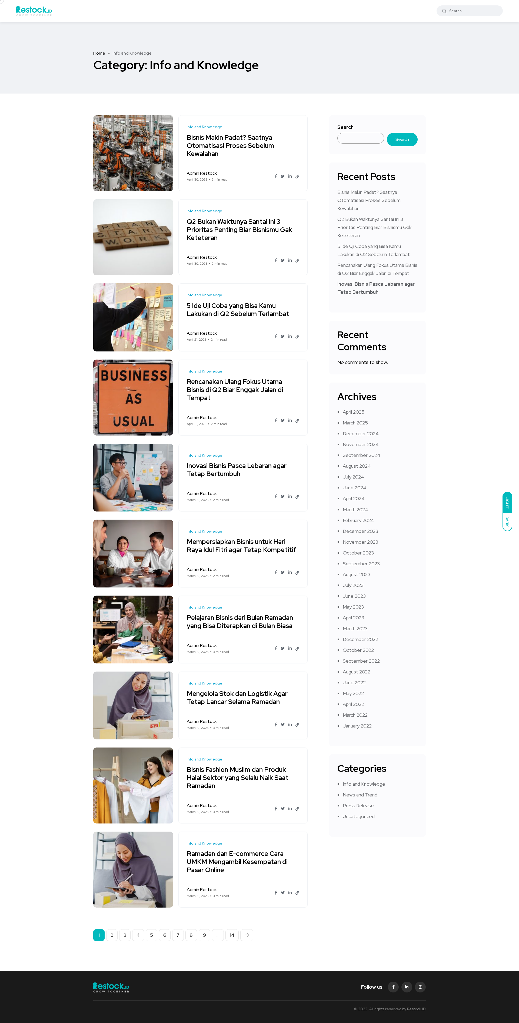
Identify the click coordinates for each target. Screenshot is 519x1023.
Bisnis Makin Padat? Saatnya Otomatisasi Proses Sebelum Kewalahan (230, 145)
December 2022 (360, 639)
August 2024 (357, 466)
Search (345, 127)
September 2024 (361, 455)
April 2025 (353, 412)
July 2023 (353, 585)
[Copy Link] (297, 177)
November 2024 (361, 444)
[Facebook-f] (393, 987)
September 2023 (361, 563)
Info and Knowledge (364, 784)
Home (99, 53)
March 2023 (355, 628)
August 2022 (356, 672)
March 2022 (355, 715)
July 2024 (353, 477)
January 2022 (357, 726)
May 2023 (353, 607)
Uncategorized (359, 816)
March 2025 (355, 423)
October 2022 (358, 650)
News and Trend (360, 795)
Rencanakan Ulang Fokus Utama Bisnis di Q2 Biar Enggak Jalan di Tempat (235, 390)
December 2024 (361, 433)
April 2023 (353, 618)
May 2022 (353, 693)
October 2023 (358, 553)
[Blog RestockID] (34, 10)
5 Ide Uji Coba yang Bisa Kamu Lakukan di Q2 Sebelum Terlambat (238, 309)
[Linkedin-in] (406, 987)
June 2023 (354, 596)
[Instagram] (420, 987)
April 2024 (354, 498)
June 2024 (354, 487)
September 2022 (361, 661)
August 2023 (356, 574)
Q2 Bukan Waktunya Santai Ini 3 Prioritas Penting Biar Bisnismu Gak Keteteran (239, 229)
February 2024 (358, 520)
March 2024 (355, 509)
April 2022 (353, 704)
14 (232, 935)
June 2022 (354, 682)
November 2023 (360, 542)
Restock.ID (416, 1009)
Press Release (358, 805)
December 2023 (360, 531)
